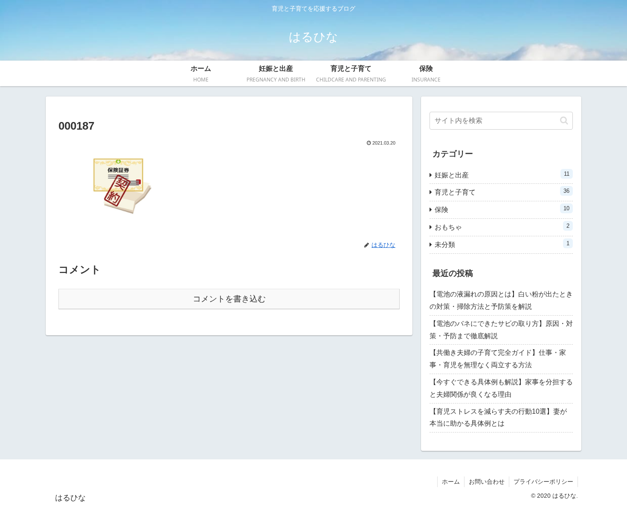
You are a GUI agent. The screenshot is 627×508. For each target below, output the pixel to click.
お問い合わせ (487, 481)
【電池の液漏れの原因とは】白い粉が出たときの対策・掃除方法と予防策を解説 (501, 300)
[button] (564, 120)
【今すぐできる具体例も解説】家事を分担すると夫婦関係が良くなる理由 (501, 388)
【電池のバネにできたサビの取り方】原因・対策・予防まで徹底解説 (501, 330)
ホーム (451, 481)
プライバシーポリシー (543, 481)
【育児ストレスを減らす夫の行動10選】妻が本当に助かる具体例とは (498, 417)
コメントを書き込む (229, 298)
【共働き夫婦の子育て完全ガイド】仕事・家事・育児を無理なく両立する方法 (498, 359)
